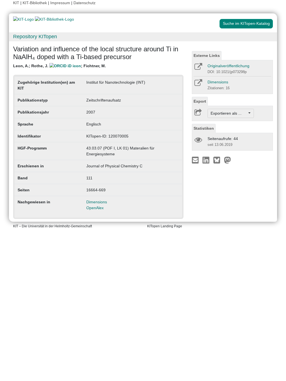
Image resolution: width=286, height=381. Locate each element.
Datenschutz (84, 3)
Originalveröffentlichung (228, 66)
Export (200, 101)
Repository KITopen (35, 36)
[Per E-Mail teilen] (196, 160)
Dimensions (96, 202)
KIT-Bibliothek (35, 3)
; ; (59, 66)
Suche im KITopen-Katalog (246, 23)
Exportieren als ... (229, 113)
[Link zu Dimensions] (198, 84)
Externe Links (207, 55)
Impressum (60, 3)
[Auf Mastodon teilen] (227, 160)
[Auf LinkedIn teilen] (206, 160)
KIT (16, 3)
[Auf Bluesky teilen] (218, 160)
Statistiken (204, 128)
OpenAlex (95, 208)
